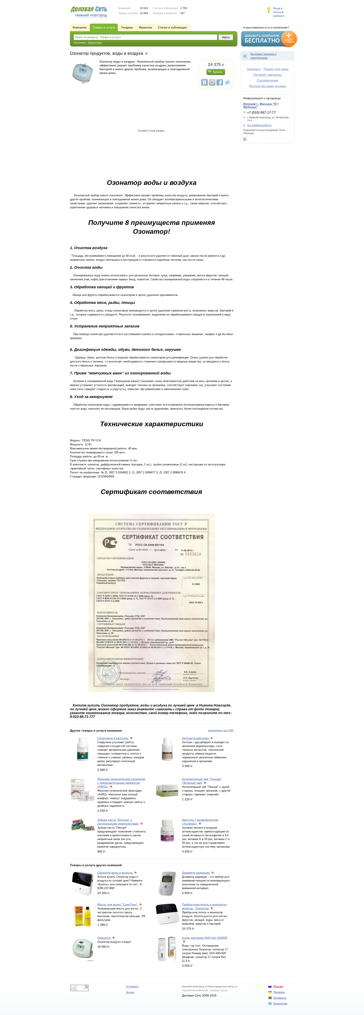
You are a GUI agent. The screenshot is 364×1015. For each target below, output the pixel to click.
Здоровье (254, 69)
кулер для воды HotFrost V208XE (205, 937)
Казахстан (280, 1003)
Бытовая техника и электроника (263, 55)
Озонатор (104, 937)
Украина (279, 992)
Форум (130, 992)
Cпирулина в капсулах (113, 738)
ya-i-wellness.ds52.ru (259, 125)
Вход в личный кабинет (278, 12)
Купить (217, 72)
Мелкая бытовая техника (267, 86)
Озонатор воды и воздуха (115, 872)
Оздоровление (267, 80)
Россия (278, 986)
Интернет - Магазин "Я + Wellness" (261, 105)
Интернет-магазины (267, 74)
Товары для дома (275, 69)
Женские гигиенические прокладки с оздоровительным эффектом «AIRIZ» (121, 782)
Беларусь (279, 997)
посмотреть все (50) (220, 730)
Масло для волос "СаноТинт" (117, 904)
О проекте (132, 986)
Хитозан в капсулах (196, 738)
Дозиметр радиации (196, 872)
